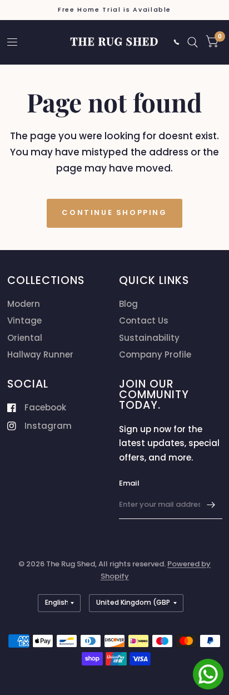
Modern (23, 304)
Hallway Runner (40, 354)
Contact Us (143, 320)
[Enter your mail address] (211, 504)
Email (129, 483)
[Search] (192, 42)
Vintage (24, 320)
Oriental (24, 338)
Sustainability (149, 338)
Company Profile (155, 354)
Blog (128, 304)
